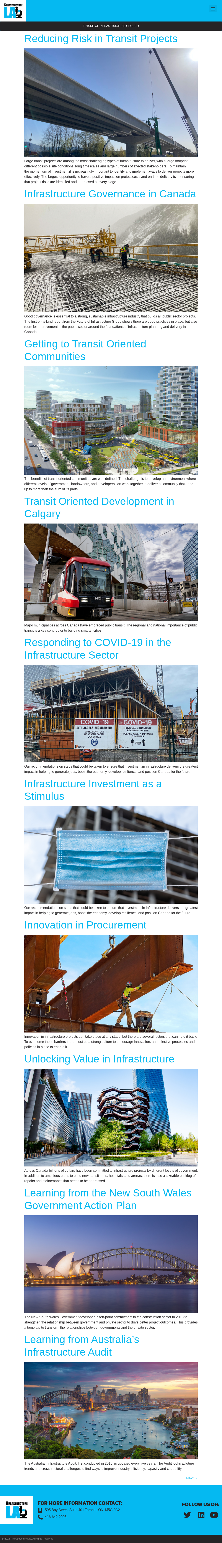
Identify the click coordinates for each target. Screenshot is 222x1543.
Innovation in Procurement (85, 925)
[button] (213, 8)
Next (192, 1478)
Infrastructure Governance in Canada (110, 194)
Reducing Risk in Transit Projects (101, 38)
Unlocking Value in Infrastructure (99, 1059)
